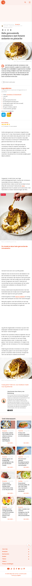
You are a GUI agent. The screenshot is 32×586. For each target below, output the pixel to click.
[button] (28, 549)
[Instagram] (10, 410)
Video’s (4, 561)
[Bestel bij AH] (3, 115)
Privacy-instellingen (7, 564)
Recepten (17, 24)
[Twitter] (8, 410)
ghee (23, 186)
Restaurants (5, 554)
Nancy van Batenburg (8, 24)
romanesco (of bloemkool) (13, 94)
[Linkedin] (12, 410)
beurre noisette (20, 297)
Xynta (19, 575)
